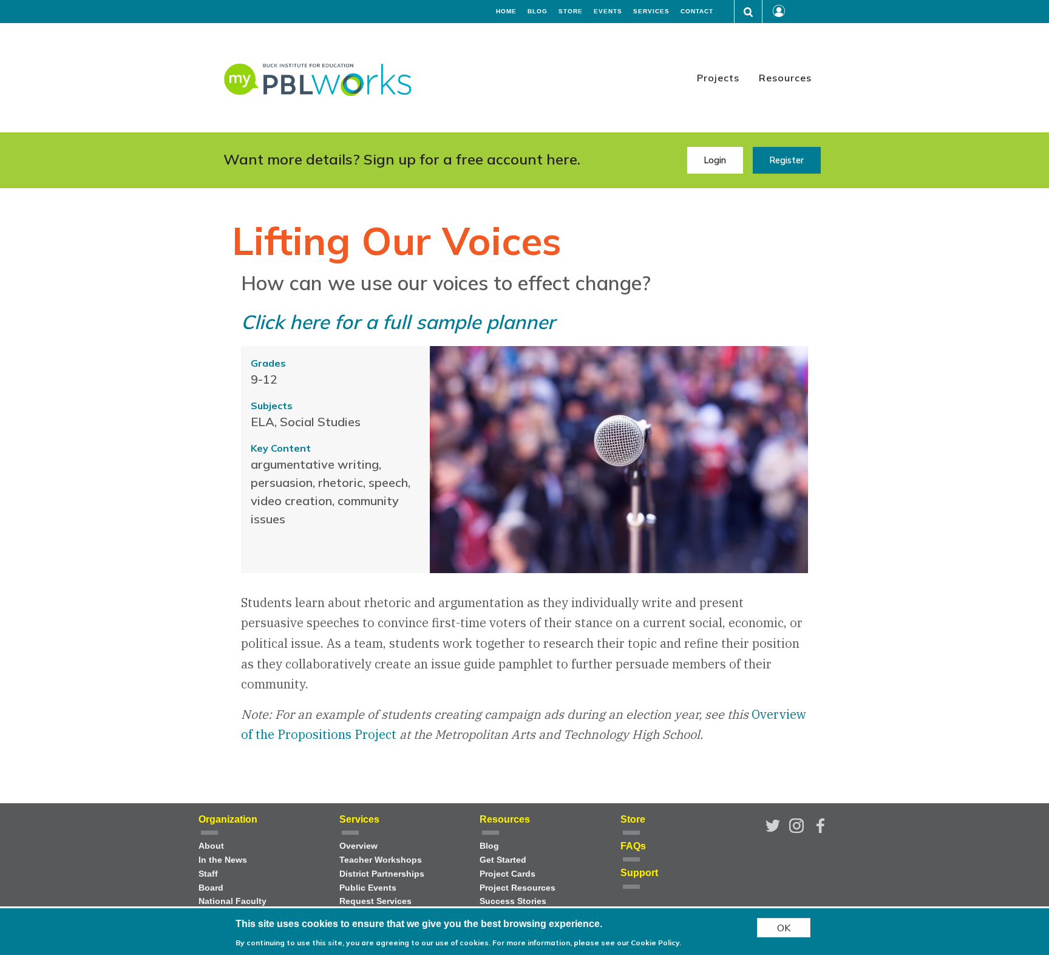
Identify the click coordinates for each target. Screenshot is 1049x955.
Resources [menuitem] (785, 78)
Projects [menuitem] (718, 78)
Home (506, 11)
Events (608, 11)
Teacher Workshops (380, 860)
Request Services (375, 901)
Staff (208, 874)
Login (715, 160)
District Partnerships (381, 874)
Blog (538, 11)
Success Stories (513, 901)
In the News (223, 860)
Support (639, 873)
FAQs (633, 846)
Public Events (367, 887)
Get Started (503, 860)
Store (570, 11)
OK (783, 928)
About (211, 846)
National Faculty (232, 901)
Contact (697, 11)
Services (651, 11)
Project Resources (517, 887)
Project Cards (507, 874)
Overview (358, 846)
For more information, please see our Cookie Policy (585, 942)
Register (786, 160)
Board (211, 887)
